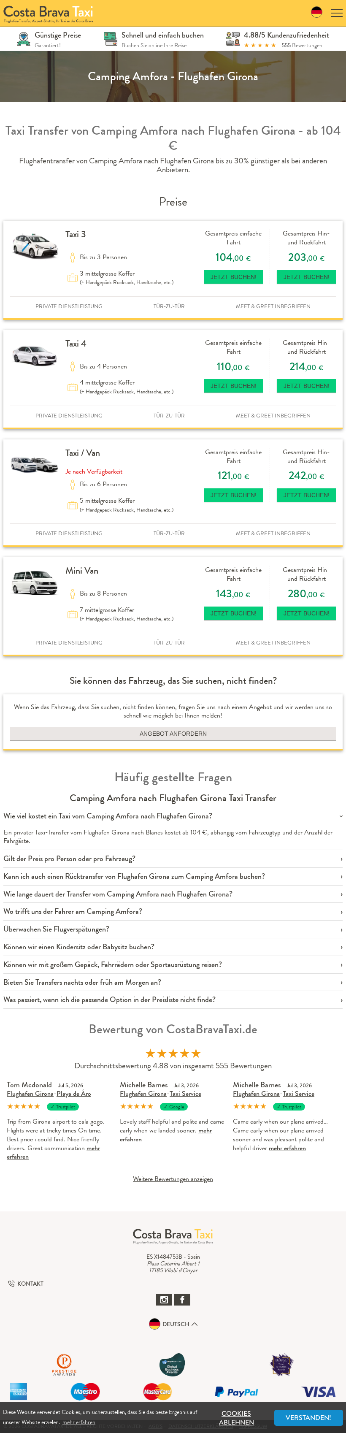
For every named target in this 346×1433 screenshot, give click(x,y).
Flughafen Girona (30, 1093)
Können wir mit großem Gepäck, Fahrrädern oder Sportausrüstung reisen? (112, 964)
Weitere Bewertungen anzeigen (173, 1179)
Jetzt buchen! (234, 277)
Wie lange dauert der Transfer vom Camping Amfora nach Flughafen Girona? (117, 894)
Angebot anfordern (173, 733)
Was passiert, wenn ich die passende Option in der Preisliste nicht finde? (109, 999)
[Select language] (316, 13)
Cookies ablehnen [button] (236, 1418)
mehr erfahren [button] (78, 1422)
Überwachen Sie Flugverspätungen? (56, 929)
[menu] (337, 13)
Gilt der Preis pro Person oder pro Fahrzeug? (69, 858)
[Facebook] (182, 1300)
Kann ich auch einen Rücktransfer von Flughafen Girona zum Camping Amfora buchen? (134, 876)
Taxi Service (185, 1093)
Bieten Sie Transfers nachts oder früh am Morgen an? (82, 982)
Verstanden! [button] (308, 1417)
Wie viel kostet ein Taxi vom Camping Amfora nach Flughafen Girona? (107, 816)
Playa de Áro (74, 1093)
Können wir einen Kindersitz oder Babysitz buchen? (78, 947)
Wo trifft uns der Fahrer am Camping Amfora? (72, 911)
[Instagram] (164, 1300)
